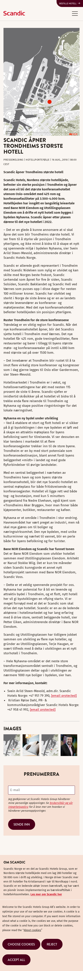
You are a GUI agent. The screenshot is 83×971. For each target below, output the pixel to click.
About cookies (32, 930)
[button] (75, 13)
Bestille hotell (68, 3)
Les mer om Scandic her (46, 894)
